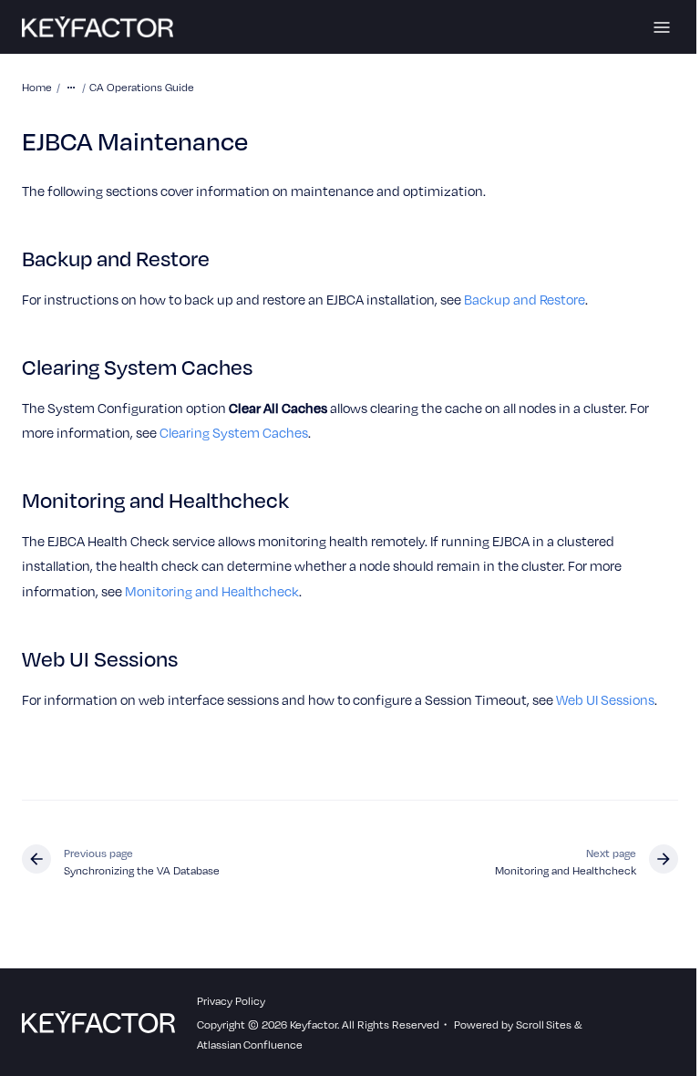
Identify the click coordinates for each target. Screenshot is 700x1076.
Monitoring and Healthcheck (212, 591)
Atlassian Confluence (250, 1044)
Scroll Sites (543, 1024)
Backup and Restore (524, 299)
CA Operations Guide (141, 86)
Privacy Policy (231, 1000)
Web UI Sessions (605, 699)
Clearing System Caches (234, 432)
